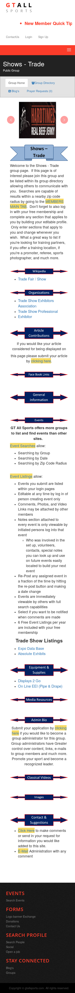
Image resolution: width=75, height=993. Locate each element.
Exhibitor (25, 316)
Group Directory (45, 83)
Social (10, 947)
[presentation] (11, 120)
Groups (10, 973)
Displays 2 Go (29, 680)
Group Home (16, 83)
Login (28, 37)
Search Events (15, 900)
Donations (12, 921)
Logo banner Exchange (21, 916)
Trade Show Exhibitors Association (36, 303)
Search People (15, 942)
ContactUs (12, 37)
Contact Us (13, 926)
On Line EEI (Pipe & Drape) (40, 686)
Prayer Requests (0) (39, 91)
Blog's (15, 91)
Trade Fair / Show (32, 278)
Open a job (13, 952)
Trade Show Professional (38, 311)
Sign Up (43, 37)
